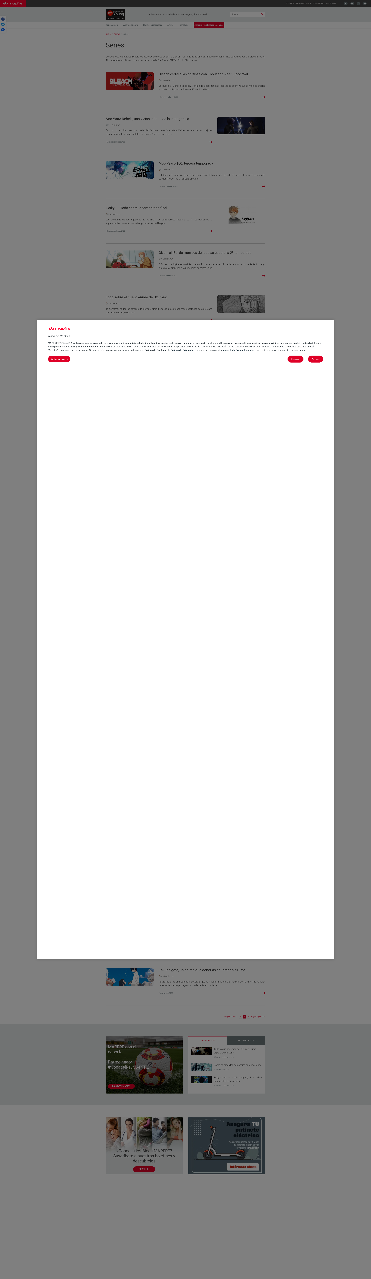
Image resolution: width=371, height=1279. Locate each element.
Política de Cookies (155, 350)
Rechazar (295, 359)
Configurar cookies (59, 359)
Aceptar (315, 359)
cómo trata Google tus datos (238, 350)
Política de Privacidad (182, 350)
